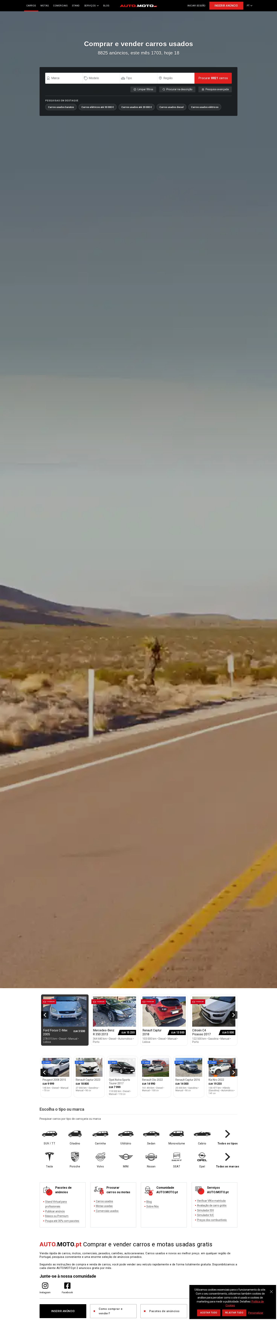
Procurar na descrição (179, 89)
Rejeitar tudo (234, 1312)
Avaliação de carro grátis (211, 1205)
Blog (149, 1201)
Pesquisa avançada (217, 89)
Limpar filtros (145, 89)
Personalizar (255, 1312)
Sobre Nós (152, 1206)
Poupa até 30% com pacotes (62, 1220)
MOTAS (45, 5)
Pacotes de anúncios (164, 1311)
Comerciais (60, 5)
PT (248, 6)
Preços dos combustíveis (212, 1219)
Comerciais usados (107, 1210)
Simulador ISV (205, 1210)
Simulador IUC (205, 1215)
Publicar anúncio (55, 1211)
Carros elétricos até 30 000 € (97, 107)
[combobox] (65, 78)
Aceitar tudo (208, 1312)
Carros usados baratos (61, 107)
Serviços (90, 5)
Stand (76, 5)
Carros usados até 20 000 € (136, 107)
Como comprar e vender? (110, 1311)
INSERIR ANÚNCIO (226, 5)
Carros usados (104, 1201)
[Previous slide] (45, 1015)
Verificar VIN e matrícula (211, 1200)
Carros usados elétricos (204, 107)
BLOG (106, 5)
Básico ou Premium (56, 1216)
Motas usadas (104, 1206)
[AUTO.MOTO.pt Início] (138, 5)
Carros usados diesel (171, 107)
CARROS (31, 5)
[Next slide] (233, 1015)
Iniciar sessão (196, 5)
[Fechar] (271, 1289)
